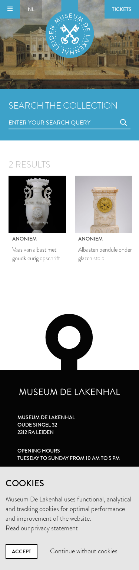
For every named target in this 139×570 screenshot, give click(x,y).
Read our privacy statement (42, 528)
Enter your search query (34, 114)
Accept (21, 551)
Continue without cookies (84, 551)
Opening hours (38, 450)
